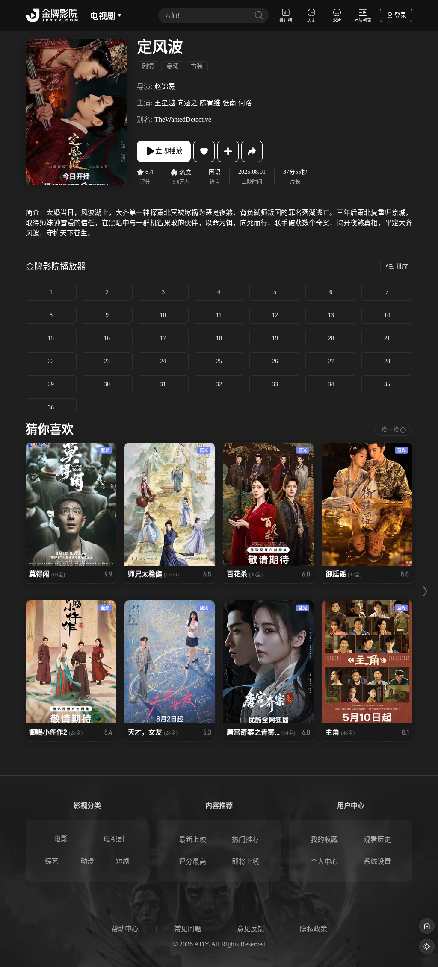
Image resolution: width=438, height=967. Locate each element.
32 (219, 384)
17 (163, 338)
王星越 (164, 102)
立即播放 (169, 151)
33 (275, 384)
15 (51, 338)
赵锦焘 (164, 86)
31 (163, 384)
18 (219, 338)
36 (51, 407)
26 (275, 361)
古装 (197, 66)
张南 (229, 102)
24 (163, 361)
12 (275, 315)
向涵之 (187, 102)
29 (51, 384)
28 (387, 361)
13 (331, 315)
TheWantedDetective (182, 119)
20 (331, 338)
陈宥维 (210, 102)
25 (219, 361)
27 (331, 361)
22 (51, 361)
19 (275, 338)
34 (331, 384)
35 (387, 384)
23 (107, 361)
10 (163, 315)
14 (387, 315)
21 (387, 338)
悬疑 (172, 66)
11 (219, 315)
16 (107, 338)
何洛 (245, 102)
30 (107, 384)
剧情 (148, 66)
